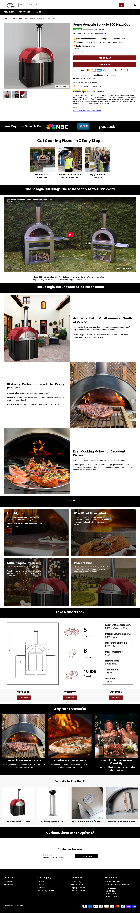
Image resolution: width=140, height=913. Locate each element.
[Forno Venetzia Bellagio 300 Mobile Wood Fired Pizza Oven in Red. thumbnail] (7, 95)
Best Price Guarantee (78, 891)
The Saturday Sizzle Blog (46, 891)
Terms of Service (77, 885)
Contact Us (41, 888)
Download (24, 698)
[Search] (121, 5)
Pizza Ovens (9, 12)
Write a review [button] (87, 856)
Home (6, 19)
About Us (40, 885)
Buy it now (104, 64)
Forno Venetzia (16, 19)
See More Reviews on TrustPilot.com (87, 111)
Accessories (24, 12)
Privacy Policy (76, 882)
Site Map (40, 882)
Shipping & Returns (78, 888)
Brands (37, 12)
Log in (132, 12)
